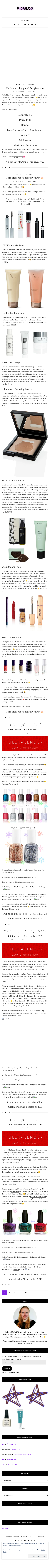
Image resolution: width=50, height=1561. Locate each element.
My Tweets (5, 1528)
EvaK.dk (30, 899)
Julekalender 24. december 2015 (25, 729)
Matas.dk (40, 257)
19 (26, 1293)
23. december (31, 904)
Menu (26, 20)
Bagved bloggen (12, 1536)
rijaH (3, 1444)
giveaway (30, 84)
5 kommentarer (31, 91)
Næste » (33, 1293)
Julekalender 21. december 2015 (25, 1124)
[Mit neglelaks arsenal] (36, 1395)
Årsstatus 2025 (12, 1444)
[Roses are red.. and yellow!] (13, 1395)
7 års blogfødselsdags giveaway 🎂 (25, 177)
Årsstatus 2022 (12, 1460)
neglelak (22, 726)
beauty (15, 174)
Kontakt (41, 1536)
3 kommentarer (33, 1128)
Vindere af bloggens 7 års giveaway (25, 88)
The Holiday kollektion (15, 1194)
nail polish (12, 726)
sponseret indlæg (35, 726)
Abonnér (7, 1369)
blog (18, 84)
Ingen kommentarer (33, 733)
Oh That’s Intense (37, 1194)
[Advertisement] (25, 54)
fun (23, 84)
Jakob (4, 1465)
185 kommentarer (31, 181)
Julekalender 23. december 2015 (25, 936)
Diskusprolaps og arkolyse (22, 1454)
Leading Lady (27, 1199)
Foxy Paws (15, 1191)
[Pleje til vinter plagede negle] (13, 1419)
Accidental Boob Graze (38, 1196)
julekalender (38, 724)
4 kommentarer (33, 939)
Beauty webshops (28, 1536)
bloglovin (17, 887)
